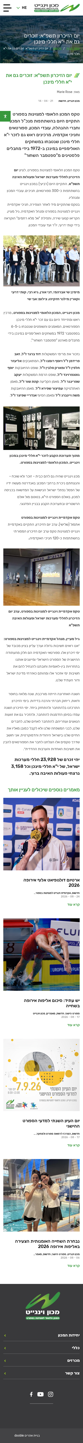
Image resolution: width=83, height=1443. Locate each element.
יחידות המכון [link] (69, 1335)
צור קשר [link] (72, 1373)
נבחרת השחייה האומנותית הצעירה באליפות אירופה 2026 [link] (47, 1243)
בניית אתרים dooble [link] (27, 1435)
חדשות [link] (57, 48)
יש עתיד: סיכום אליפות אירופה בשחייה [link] (52, 1003)
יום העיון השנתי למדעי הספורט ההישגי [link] (51, 1123)
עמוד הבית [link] (73, 48)
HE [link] (24, 8)
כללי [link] (76, 1347)
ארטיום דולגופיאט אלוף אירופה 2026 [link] (51, 882)
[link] (5, 116)
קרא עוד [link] (73, 904)
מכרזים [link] (73, 1360)
